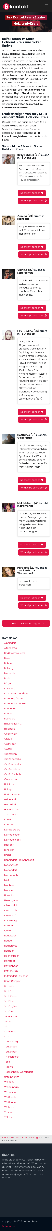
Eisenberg (9, 718)
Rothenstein (11, 971)
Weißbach (10, 1097)
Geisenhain (10, 733)
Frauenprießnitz (13, 723)
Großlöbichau (12, 769)
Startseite (7, 1137)
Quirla (7, 930)
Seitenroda (10, 1016)
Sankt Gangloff (12, 981)
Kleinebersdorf (12, 834)
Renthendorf (11, 966)
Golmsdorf (10, 744)
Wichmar (9, 1107)
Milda (7, 880)
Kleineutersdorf (12, 839)
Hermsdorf (10, 804)
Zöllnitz (8, 1117)
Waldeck (9, 1082)
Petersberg (10, 920)
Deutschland (21, 1137)
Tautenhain (10, 1051)
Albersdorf (10, 643)
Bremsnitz (9, 673)
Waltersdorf (10, 1092)
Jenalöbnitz (11, 814)
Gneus (8, 739)
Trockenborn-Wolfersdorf (18, 1072)
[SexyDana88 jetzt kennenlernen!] (8, 159)
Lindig (7, 855)
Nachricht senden (31, 193)
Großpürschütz (12, 774)
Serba (7, 1021)
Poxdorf (8, 925)
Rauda (8, 940)
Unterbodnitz (11, 1077)
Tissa (7, 1061)
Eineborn (9, 713)
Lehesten (9, 850)
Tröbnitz (8, 1067)
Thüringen (35, 1137)
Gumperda (10, 779)
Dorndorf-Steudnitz (15, 703)
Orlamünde (10, 910)
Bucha (8, 678)
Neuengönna (11, 900)
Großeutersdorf (13, 764)
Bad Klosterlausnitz (14, 653)
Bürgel (7, 683)
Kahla (7, 819)
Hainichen (9, 784)
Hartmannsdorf (13, 794)
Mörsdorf (9, 890)
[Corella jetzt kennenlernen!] (8, 220)
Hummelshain (11, 809)
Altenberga (10, 648)
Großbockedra (12, 759)
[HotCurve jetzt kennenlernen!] (8, 439)
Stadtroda (10, 1031)
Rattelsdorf (10, 935)
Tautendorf (10, 1046)
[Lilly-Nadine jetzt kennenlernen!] (8, 335)
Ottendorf (10, 915)
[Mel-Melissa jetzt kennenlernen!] (8, 507)
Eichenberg (10, 708)
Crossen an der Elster (16, 693)
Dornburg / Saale (14, 698)
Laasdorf (9, 844)
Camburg (9, 688)
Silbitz (7, 1026)
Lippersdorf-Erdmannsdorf (19, 860)
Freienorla (9, 728)
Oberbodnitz (11, 905)
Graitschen (10, 754)
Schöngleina (11, 1006)
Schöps (8, 1011)
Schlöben (9, 1001)
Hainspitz (9, 789)
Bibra (7, 658)
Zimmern (9, 1112)
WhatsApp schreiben (33, 200)
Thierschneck (11, 1056)
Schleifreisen (11, 996)
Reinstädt (9, 961)
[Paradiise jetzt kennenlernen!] (8, 572)
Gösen (8, 749)
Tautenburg (11, 1041)
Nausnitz (9, 895)
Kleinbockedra (12, 829)
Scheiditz (9, 986)
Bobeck (8, 663)
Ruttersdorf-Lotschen (16, 976)
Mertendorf (10, 870)
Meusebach (11, 875)
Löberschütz (11, 865)
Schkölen (9, 991)
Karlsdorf (9, 824)
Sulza (7, 1036)
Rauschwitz (10, 945)
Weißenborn (11, 1102)
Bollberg (8, 668)
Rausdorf (9, 950)
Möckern (9, 885)
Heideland (10, 799)
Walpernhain (11, 1087)
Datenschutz (9, 1226)
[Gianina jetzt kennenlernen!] (8, 274)
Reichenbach (11, 955)
